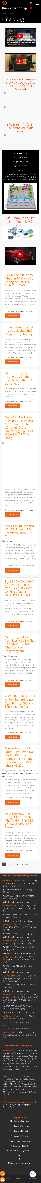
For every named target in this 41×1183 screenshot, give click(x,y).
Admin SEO (21, 311)
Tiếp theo (24, 864)
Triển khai (31, 566)
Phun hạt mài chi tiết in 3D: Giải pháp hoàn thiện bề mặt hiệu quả (20, 330)
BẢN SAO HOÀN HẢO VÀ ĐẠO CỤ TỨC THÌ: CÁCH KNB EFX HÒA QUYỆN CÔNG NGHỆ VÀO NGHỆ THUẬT (19, 588)
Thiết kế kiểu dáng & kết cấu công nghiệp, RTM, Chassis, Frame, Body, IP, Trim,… (19, 1084)
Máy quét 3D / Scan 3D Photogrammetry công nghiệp (20, 1057)
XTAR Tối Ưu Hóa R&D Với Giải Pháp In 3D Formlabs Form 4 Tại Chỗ (20, 531)
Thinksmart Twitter (19, 1136)
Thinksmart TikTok (19, 1146)
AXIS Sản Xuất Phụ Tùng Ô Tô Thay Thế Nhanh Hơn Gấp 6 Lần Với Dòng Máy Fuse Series (20, 820)
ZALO (20, 1155)
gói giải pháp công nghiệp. (16, 1069)
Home (4, 13)
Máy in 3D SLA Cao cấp (22, 1053)
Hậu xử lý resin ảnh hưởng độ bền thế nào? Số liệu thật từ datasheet (18, 378)
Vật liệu (30, 311)
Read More (12, 316)
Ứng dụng (31, 357)
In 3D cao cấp (14, 1089)
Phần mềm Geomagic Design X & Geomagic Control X (20, 1066)
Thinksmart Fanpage (19, 1121)
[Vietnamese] (31, 8)
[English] (31, 2)
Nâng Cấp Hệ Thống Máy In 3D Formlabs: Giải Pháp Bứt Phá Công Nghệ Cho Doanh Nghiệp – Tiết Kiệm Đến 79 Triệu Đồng (19, 427)
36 (17, 864)
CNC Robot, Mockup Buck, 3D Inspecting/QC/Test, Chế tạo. (19, 1092)
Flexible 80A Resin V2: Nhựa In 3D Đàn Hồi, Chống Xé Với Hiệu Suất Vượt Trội (19, 280)
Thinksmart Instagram (19, 1141)
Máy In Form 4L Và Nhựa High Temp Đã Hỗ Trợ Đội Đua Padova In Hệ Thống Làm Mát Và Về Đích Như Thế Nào (19, 756)
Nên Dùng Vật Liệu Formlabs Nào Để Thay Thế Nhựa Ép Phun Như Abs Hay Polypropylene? (20, 644)
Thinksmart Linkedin (19, 1131)
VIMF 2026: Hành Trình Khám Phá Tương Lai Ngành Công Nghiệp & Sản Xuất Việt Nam (20, 701)
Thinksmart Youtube (19, 1126)
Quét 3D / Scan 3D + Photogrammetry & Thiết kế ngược (19, 1077)
